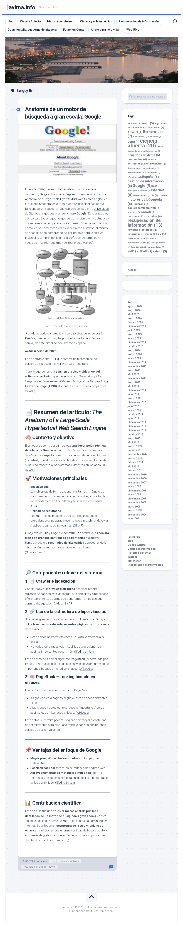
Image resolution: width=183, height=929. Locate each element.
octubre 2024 (135, 346)
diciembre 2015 (137, 430)
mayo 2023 (134, 370)
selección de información (141, 234)
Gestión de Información (142, 548)
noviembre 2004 (137, 514)
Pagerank (141, 204)
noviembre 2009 (137, 478)
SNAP (30, 391)
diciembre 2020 (137, 402)
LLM (154, 195)
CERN (133, 141)
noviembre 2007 (137, 482)
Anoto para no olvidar (105, 29)
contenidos (137, 159)
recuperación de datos (145, 216)
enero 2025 (134, 338)
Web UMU (132, 29)
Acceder (133, 269)
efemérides (135, 177)
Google (142, 185)
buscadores (140, 136)
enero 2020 (134, 410)
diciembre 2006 (137, 490)
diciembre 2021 (137, 390)
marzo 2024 (135, 354)
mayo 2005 (134, 506)
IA (155, 186)
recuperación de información (145, 223)
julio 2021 (133, 394)
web (134, 251)
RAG (150, 212)
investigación (141, 195)
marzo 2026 (135, 318)
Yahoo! (160, 251)
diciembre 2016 (137, 426)
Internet (132, 556)
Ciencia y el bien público (96, 21)
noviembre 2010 (137, 474)
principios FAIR (136, 212)
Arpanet (135, 132)
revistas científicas (142, 229)
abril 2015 (133, 442)
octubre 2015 (135, 434)
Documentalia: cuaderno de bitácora (32, 29)
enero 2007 (134, 486)
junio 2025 (134, 330)
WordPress (92, 911)
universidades (156, 247)
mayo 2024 (134, 350)
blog (11, 21)
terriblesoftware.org (55, 840)
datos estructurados (155, 164)
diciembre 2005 (137, 498)
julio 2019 (133, 418)
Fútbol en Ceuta (73, 29)
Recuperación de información (139, 21)
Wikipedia (86, 668)
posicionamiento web (144, 208)
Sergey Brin (47, 194)
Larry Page (64, 194)
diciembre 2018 (137, 422)
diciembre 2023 (137, 362)
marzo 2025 (135, 334)
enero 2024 (134, 358)
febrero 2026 (135, 322)
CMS (161, 146)
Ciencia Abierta (30, 21)
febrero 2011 (135, 470)
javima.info (21, 7)
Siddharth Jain (84, 651)
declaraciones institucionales (143, 168)
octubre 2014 (135, 450)
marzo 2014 (135, 458)
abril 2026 (133, 314)
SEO (161, 233)
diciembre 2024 (137, 342)
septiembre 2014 (137, 454)
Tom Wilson (139, 247)
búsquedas (154, 136)
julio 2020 (133, 406)
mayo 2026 (134, 310)
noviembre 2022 (137, 378)
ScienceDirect (35, 552)
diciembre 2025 (137, 326)
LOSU (163, 195)
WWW (146, 251)
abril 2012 (133, 466)
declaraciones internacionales (144, 172)
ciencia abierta (142, 143)
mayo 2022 (134, 382)
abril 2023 (133, 374)
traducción (88, 338)
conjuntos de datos (144, 155)
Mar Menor (134, 560)
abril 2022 (133, 386)
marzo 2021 (135, 398)
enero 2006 (134, 494)
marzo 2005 (135, 510)
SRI (146, 242)
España (150, 177)
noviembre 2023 (137, 366)
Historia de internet (60, 21)
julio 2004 (133, 518)
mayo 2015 (134, 438)
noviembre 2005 (137, 502)
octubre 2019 (135, 414)
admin (44, 861)
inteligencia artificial (139, 191)
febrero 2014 (135, 462)
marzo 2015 (135, 446)
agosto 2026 (135, 306)
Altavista (157, 127)
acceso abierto (141, 123)
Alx (111, 911)
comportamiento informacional (144, 151)
